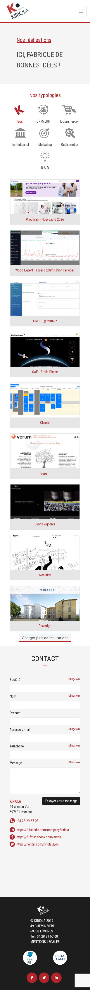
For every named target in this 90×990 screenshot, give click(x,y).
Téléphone (45, 746)
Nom (45, 696)
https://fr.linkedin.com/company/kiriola (43, 830)
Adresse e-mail (45, 730)
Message (45, 763)
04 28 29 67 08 (27, 821)
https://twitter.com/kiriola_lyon (38, 844)
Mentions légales (45, 942)
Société (45, 680)
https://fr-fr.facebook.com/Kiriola (39, 837)
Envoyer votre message (61, 801)
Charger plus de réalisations (45, 638)
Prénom (15, 713)
